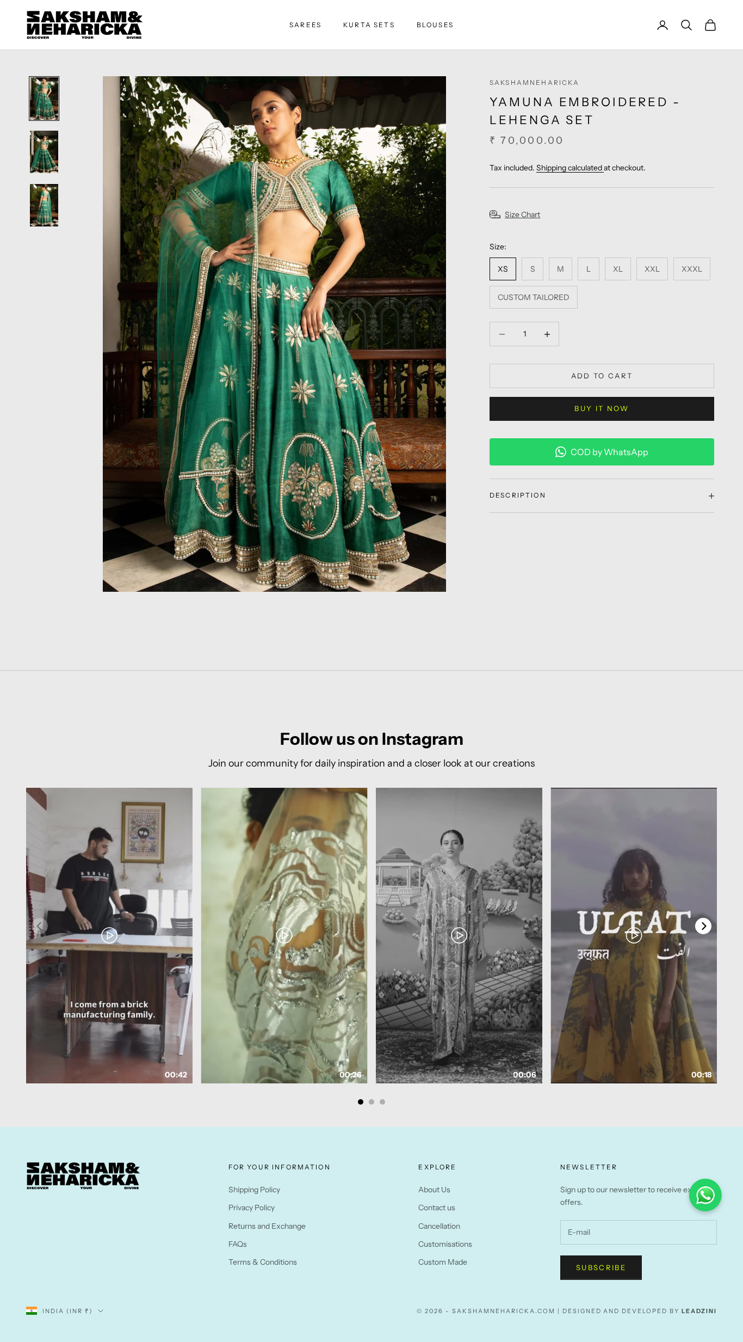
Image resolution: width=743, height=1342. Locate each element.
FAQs (237, 1244)
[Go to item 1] (44, 98)
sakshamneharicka (535, 82)
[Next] (703, 926)
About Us (434, 1189)
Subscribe (601, 1267)
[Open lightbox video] (109, 935)
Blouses (435, 25)
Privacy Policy (251, 1207)
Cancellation (439, 1226)
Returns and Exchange (267, 1226)
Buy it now (601, 408)
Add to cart (602, 375)
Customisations (445, 1244)
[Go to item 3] (44, 205)
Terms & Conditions (262, 1262)
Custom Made (442, 1262)
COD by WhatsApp (609, 451)
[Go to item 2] (44, 152)
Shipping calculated (570, 168)
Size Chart (522, 215)
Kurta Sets (369, 25)
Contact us (436, 1207)
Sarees (305, 25)
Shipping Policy (254, 1189)
